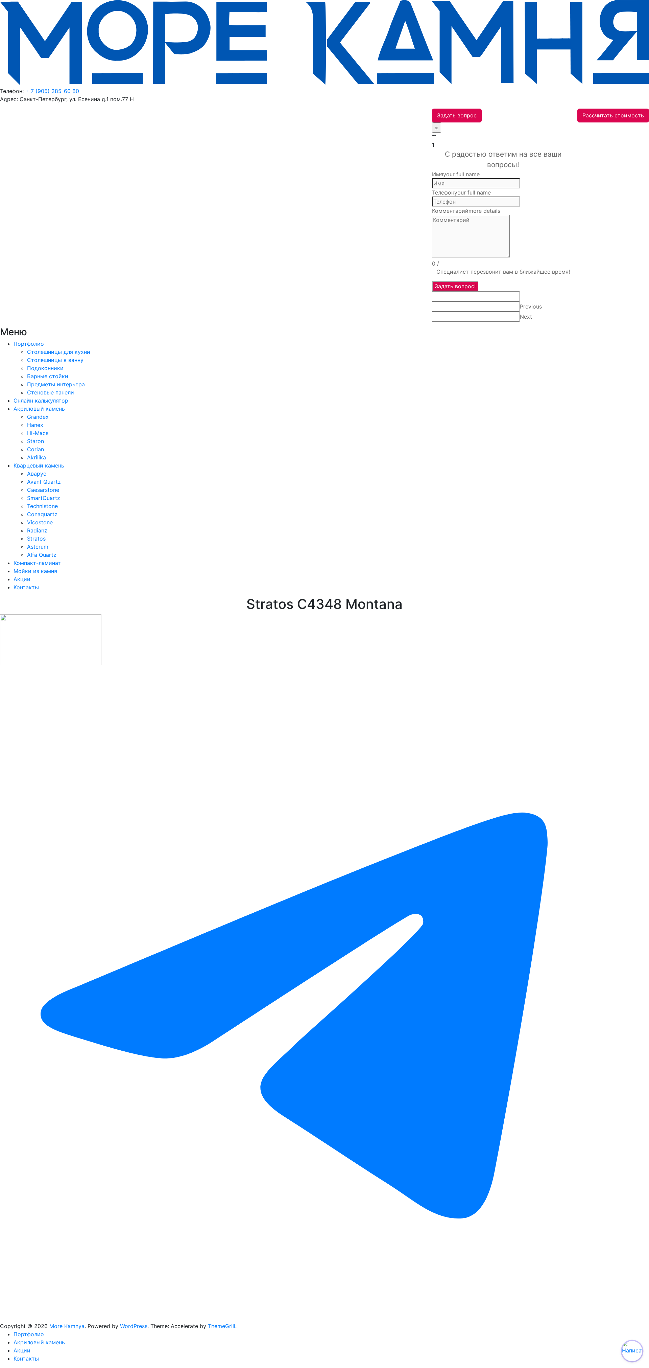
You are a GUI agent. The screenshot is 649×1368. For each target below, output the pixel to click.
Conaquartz (42, 514)
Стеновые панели (50, 392)
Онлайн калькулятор (41, 400)
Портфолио (29, 343)
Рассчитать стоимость (613, 115)
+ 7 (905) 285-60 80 (52, 91)
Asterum (37, 546)
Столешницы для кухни (58, 351)
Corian (35, 449)
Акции (22, 579)
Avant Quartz (44, 481)
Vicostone (40, 522)
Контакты (26, 587)
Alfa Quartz (41, 554)
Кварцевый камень (39, 465)
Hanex (35, 424)
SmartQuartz (43, 498)
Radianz (37, 530)
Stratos (36, 538)
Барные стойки (47, 376)
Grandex (38, 416)
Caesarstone (43, 489)
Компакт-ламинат (37, 563)
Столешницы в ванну (55, 360)
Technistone (42, 506)
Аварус (36, 473)
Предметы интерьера (56, 384)
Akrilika (36, 457)
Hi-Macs (37, 433)
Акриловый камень (39, 408)
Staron (35, 441)
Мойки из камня (35, 571)
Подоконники (45, 368)
